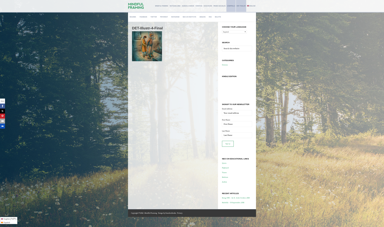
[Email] (2, 121)
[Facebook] (2, 106)
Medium (225, 177)
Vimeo (224, 172)
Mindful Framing (136, 5)
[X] (2, 111)
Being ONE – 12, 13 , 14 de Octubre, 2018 (236, 198)
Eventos (225, 65)
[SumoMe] (2, 126)
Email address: (227, 109)
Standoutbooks (171, 213)
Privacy (179, 213)
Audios (224, 182)
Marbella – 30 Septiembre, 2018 (233, 203)
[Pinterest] (2, 116)
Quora (224, 163)
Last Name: (226, 131)
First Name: (226, 120)
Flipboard (225, 168)
